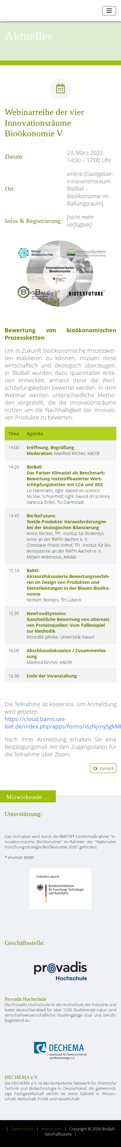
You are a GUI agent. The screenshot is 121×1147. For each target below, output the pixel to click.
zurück (105, 768)
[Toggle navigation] (109, 10)
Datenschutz (22, 1129)
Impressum (51, 1129)
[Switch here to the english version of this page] (95, 11)
